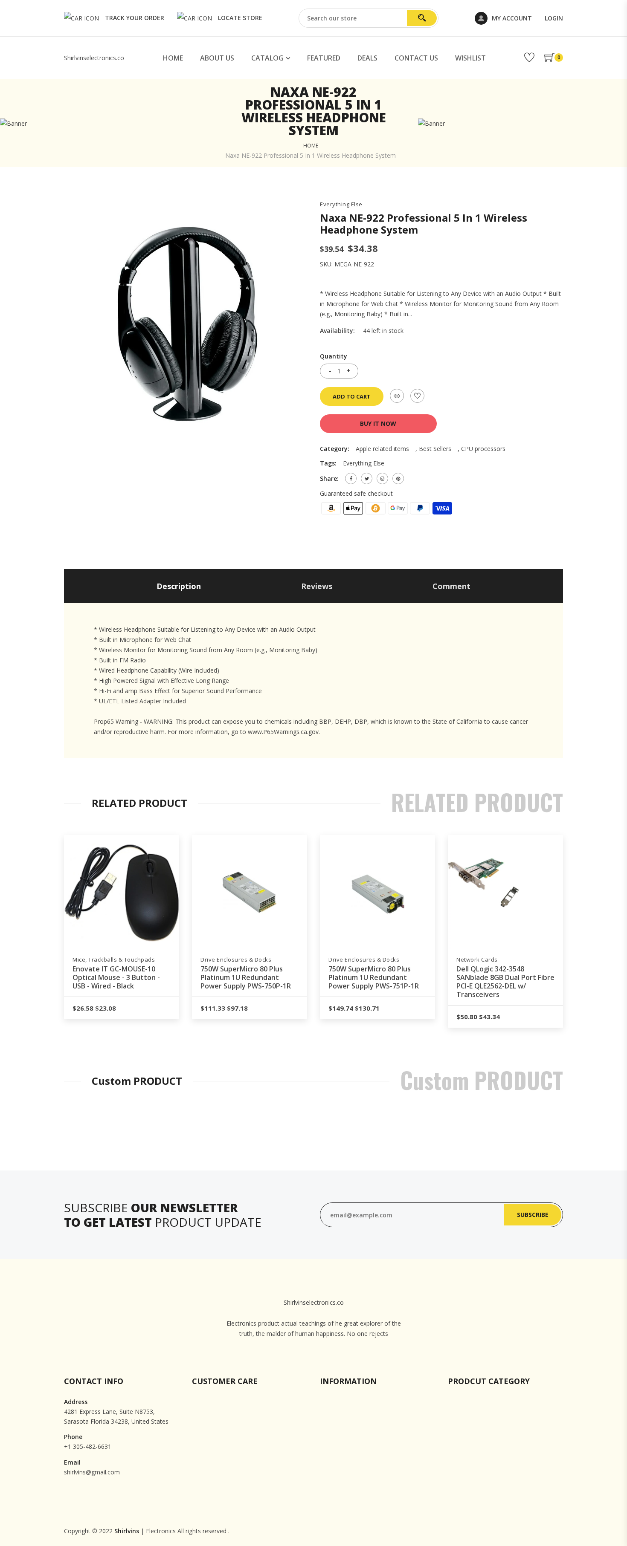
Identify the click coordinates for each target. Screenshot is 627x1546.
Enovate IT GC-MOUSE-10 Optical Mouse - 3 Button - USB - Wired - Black (116, 977)
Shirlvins (126, 1531)
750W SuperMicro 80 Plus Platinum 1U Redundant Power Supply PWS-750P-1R (245, 977)
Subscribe (533, 1215)
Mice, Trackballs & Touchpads (114, 959)
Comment (451, 586)
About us (217, 58)
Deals (367, 58)
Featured (323, 58)
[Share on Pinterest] (398, 478)
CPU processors (483, 449)
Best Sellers (435, 449)
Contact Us (416, 58)
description (179, 586)
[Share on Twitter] (366, 478)
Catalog (267, 58)
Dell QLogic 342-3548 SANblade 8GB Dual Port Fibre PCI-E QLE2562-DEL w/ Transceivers (505, 982)
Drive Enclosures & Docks (235, 959)
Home (173, 58)
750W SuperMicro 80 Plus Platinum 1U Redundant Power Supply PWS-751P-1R (373, 977)
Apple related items (382, 449)
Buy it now (378, 423)
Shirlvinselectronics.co (94, 58)
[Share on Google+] (382, 478)
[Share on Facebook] (351, 478)
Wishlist (470, 58)
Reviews (316, 586)
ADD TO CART (352, 396)
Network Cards (477, 959)
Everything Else (341, 204)
